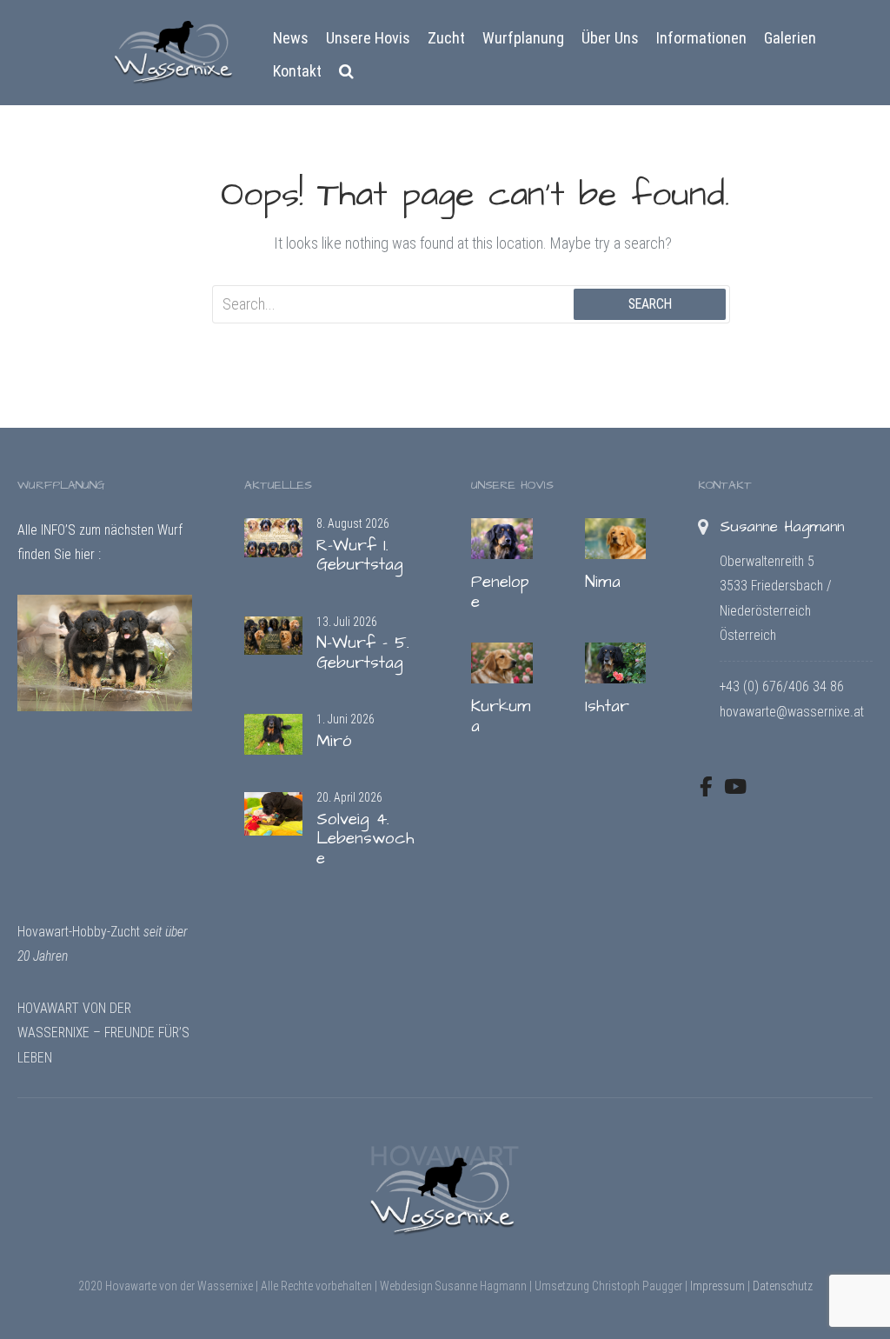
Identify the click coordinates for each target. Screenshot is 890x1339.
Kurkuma (501, 716)
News (291, 38)
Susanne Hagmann (782, 526)
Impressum (717, 1286)
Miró (334, 741)
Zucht (446, 38)
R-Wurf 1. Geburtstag (359, 555)
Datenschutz (783, 1286)
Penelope (500, 592)
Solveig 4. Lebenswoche (365, 839)
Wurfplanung (523, 38)
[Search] (346, 71)
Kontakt (297, 71)
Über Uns (610, 38)
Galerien (790, 38)
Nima (603, 582)
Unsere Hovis (368, 38)
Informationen (701, 38)
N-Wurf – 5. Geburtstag (362, 653)
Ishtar (607, 706)
